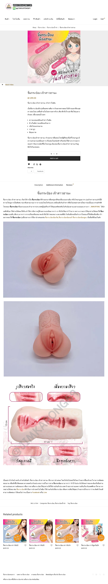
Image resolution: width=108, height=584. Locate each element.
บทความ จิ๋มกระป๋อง (23, 574)
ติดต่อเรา (71, 19)
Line (45, 492)
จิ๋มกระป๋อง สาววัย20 (36, 545)
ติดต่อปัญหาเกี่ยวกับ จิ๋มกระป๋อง (55, 574)
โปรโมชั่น (16, 19)
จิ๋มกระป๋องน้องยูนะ (80, 217)
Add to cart (54, 158)
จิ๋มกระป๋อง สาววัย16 (62, 545)
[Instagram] (96, 574)
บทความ (26, 19)
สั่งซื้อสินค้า (60, 19)
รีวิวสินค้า (36, 19)
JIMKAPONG (95, 207)
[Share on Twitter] (37, 164)
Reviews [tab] (70, 184)
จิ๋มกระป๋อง (41, 27)
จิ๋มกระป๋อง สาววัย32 (10, 545)
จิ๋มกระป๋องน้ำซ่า (52, 27)
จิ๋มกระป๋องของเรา (9, 574)
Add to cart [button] (6, 550)
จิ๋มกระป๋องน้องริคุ (51, 217)
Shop (34, 27)
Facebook (36, 492)
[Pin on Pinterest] (40, 164)
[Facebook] (92, 574)
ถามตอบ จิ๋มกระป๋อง (37, 574)
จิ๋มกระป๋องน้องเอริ (65, 217)
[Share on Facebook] (33, 164)
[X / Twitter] (100, 574)
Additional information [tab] (54, 185)
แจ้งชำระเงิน (48, 19)
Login (95, 19)
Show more (14, 550)
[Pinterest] (104, 574)
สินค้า (7, 19)
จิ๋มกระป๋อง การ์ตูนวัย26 (90, 545)
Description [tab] (38, 185)
